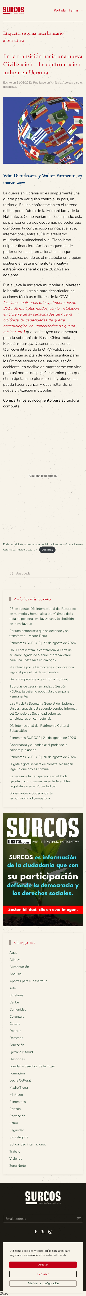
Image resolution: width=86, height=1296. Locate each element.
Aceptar (43, 1265)
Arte (12, 988)
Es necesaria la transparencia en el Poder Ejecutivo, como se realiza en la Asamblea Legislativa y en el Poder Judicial (40, 781)
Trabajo (14, 1151)
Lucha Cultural (20, 1080)
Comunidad (17, 1009)
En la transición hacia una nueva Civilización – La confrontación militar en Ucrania (42, 64)
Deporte (15, 1030)
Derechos (16, 1038)
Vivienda (15, 1158)
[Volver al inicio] (13, 10)
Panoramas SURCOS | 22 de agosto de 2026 (42, 643)
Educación (16, 1045)
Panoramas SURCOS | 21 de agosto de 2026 (42, 737)
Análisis (56, 83)
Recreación (17, 1116)
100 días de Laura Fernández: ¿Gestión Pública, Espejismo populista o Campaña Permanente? (39, 691)
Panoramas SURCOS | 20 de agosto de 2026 (42, 757)
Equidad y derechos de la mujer (32, 1066)
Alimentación (19, 967)
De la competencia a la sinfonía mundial (38, 679)
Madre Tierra (18, 1087)
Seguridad (16, 1130)
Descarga (47, 550)
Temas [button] (74, 10)
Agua (13, 952)
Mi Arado (16, 1094)
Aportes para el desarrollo (28, 981)
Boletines (16, 995)
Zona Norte (17, 1165)
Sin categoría (18, 1137)
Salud (13, 1123)
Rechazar (43, 1274)
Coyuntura (16, 1016)
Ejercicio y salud (21, 1052)
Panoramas (17, 1101)
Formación (17, 1073)
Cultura (14, 1023)
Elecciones (17, 1059)
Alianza (14, 959)
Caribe (14, 1002)
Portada (60, 10)
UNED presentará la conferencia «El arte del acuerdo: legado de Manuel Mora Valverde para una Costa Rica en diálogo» (41, 655)
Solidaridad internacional (27, 1144)
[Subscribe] (79, 1218)
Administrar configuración (43, 1283)
